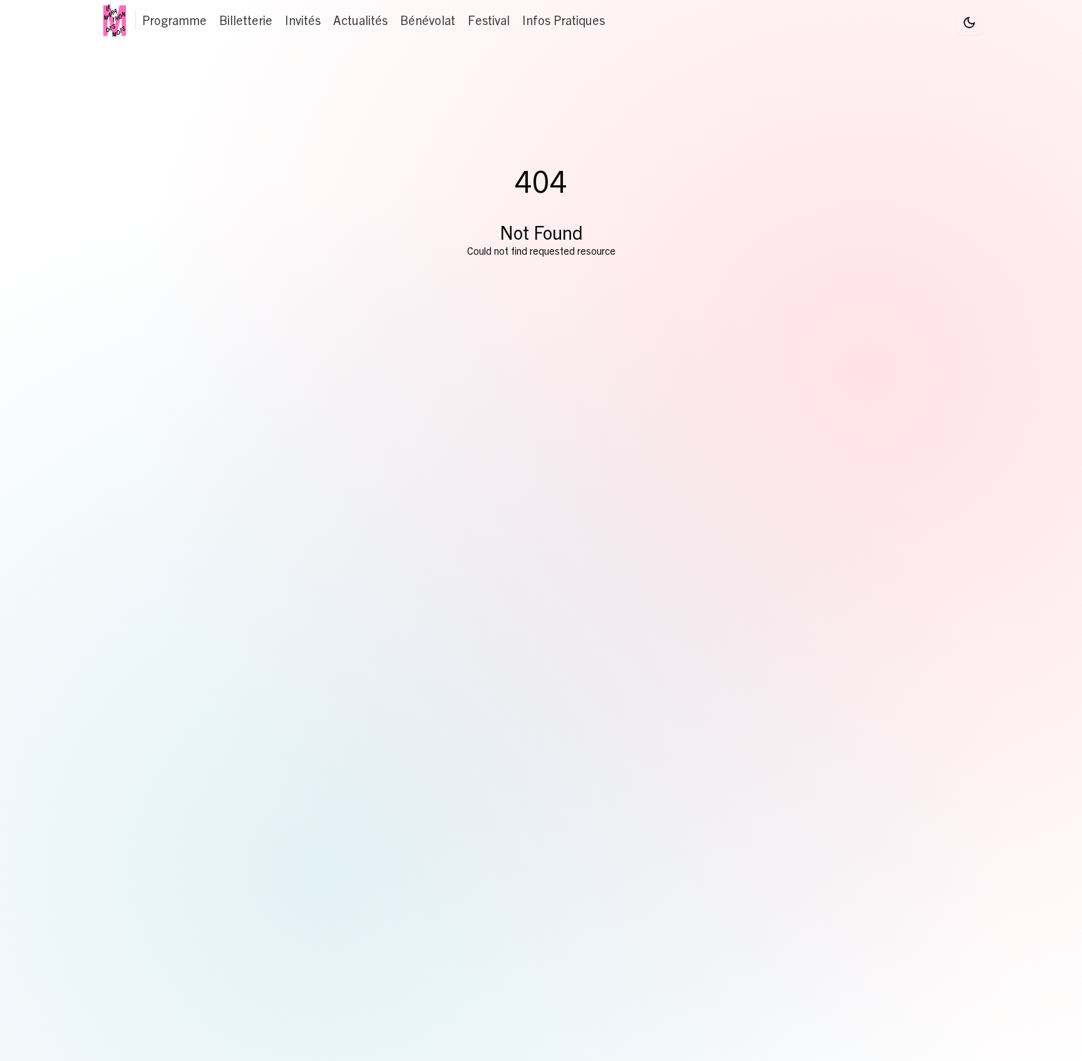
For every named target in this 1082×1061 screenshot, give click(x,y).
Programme (174, 20)
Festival (489, 20)
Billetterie (245, 20)
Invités (303, 20)
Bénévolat (427, 20)
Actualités (360, 20)
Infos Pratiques (563, 20)
